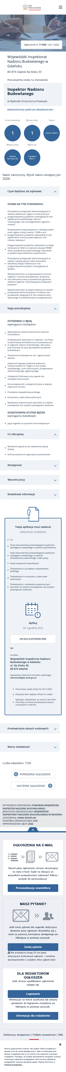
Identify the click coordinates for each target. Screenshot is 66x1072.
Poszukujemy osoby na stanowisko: (27, 80)
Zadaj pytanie (33, 947)
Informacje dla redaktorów (33, 1015)
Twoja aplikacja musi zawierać (33, 529)
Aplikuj (33, 625)
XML (60, 1034)
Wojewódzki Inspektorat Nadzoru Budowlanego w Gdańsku (27, 61)
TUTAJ (6, 178)
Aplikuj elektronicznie (33, 638)
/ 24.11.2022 (41, 44)
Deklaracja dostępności (17, 1034)
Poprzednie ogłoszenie (35, 774)
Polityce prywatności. (13, 1064)
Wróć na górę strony (33, 829)
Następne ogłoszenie (31, 785)
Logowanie (33, 994)
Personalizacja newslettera (33, 888)
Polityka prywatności (45, 1034)
